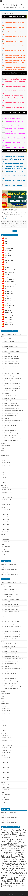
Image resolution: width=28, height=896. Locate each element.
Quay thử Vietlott (9, 324)
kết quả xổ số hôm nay (18, 223)
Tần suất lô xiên (7, 886)
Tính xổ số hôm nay (7, 221)
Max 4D (6, 265)
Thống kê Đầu (8, 296)
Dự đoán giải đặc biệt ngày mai (12, 847)
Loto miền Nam (8, 312)
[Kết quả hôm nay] (14, 199)
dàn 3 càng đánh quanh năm (13, 842)
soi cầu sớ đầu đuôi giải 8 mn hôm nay (11, 408)
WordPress (24, 894)
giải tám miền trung (20, 863)
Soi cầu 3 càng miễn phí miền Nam (13, 871)
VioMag (6, 894)
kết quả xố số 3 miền (7, 223)
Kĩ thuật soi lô (4, 443)
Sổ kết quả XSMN (9, 250)
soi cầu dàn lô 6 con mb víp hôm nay (10, 371)
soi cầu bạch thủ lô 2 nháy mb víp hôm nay (11, 378)
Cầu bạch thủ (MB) (9, 277)
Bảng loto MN (5, 539)
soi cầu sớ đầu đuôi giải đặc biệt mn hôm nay (12, 410)
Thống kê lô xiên (9, 291)
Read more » (8, 219)
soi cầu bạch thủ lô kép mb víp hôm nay (11, 348)
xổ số (10, 226)
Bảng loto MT (5, 536)
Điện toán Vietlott (6, 480)
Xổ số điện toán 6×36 (7, 492)
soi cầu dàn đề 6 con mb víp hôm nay (10, 356)
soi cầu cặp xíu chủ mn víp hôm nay (10, 400)
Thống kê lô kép (9, 293)
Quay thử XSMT (8, 322)
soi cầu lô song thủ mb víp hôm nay (10, 381)
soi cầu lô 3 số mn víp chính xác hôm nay (11, 405)
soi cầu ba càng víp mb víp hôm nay (10, 343)
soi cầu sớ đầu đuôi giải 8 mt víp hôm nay (11, 437)
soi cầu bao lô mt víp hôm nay (9, 430)
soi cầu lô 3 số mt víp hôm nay (9, 435)
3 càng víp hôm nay (10, 830)
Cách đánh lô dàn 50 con (14, 837)
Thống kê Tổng (8, 303)
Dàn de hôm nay (14, 843)
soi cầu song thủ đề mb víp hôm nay (10, 341)
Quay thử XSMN (8, 319)
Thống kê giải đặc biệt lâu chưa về (12, 882)
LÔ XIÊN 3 (5, 866)
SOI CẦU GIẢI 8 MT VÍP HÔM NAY (14, 164)
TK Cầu (2, 495)
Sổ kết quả (3, 458)
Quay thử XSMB (8, 317)
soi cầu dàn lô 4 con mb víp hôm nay (10, 366)
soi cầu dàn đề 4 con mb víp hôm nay (10, 353)
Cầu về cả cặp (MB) (9, 281)
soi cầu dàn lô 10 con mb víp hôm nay (10, 363)
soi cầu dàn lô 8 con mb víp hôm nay (10, 373)
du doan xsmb (13, 839)
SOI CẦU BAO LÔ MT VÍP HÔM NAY (14, 166)
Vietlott (2, 468)
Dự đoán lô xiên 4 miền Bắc (13, 853)
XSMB (6, 238)
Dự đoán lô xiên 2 (15, 852)
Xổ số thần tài (8, 274)
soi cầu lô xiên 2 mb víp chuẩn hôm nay (11, 383)
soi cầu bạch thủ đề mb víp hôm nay (10, 346)
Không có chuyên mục (15, 864)
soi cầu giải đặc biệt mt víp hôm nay (10, 440)
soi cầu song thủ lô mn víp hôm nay (10, 413)
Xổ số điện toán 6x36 (10, 269)
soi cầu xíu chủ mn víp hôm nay (9, 415)
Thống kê (7, 267)
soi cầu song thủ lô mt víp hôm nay (10, 423)
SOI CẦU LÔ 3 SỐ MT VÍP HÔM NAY (14, 185)
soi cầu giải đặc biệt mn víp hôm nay (10, 395)
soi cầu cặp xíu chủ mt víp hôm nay (10, 433)
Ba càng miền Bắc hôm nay (13, 831)
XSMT (6, 243)
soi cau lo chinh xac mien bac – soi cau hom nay (14, 5)
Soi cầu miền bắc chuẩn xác (7, 336)
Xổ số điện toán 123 (9, 272)
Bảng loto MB (5, 541)
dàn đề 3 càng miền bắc (12, 844)
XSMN (6, 241)
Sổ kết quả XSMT (9, 253)
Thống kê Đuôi (8, 298)
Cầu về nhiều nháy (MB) (10, 284)
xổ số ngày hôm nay (16, 226)
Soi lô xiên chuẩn (18, 877)
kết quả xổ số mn (9, 225)
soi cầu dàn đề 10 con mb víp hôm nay (11, 361)
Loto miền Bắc (8, 310)
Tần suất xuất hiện (9, 305)
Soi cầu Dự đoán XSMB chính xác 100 (14, 874)
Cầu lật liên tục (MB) (9, 279)
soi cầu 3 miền (17, 872)
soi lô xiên (8, 877)
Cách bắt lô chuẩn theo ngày (11, 836)
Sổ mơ (6, 327)
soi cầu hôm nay (15, 875)
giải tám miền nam (10, 863)
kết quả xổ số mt (17, 225)
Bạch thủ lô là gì (4, 834)
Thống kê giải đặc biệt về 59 (12, 885)
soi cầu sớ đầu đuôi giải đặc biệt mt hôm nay (12, 420)
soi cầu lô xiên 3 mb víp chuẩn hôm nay (11, 386)
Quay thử (3, 544)
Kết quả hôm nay (9, 209)
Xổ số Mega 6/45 (9, 258)
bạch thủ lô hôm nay (22, 832)
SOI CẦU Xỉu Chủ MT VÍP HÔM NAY (14, 156)
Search (14, 231)
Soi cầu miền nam (5, 393)
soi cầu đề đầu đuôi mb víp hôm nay (10, 390)
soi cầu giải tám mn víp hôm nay (9, 403)
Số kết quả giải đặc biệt (10, 879)
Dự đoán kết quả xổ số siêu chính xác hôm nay (13, 851)
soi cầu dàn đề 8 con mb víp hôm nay (10, 358)
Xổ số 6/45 (4, 477)
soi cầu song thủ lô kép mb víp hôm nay (11, 338)
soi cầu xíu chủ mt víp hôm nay (9, 425)
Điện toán (3, 485)
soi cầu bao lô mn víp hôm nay (9, 398)
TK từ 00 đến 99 (8, 307)
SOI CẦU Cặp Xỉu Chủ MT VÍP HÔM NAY (15, 169)
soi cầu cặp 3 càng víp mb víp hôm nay (10, 351)
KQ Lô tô (3, 534)
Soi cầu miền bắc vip (5, 369)
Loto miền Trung (9, 315)
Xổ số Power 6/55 (9, 260)
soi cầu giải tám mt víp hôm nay (9, 428)
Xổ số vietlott (8, 255)
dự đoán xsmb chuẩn (12, 855)
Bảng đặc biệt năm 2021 (12, 835)
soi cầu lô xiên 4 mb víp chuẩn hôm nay (11, 388)
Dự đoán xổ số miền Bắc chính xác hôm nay (12, 860)
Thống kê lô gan (9, 288)
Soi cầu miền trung (5, 418)
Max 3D (6, 262)
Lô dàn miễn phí (12, 866)
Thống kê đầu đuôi (9, 286)
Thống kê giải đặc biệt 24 (13, 880)
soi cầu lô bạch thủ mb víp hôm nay (10, 376)
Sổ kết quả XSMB (9, 248)
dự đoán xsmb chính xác (12, 857)
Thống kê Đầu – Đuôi (10, 300)
